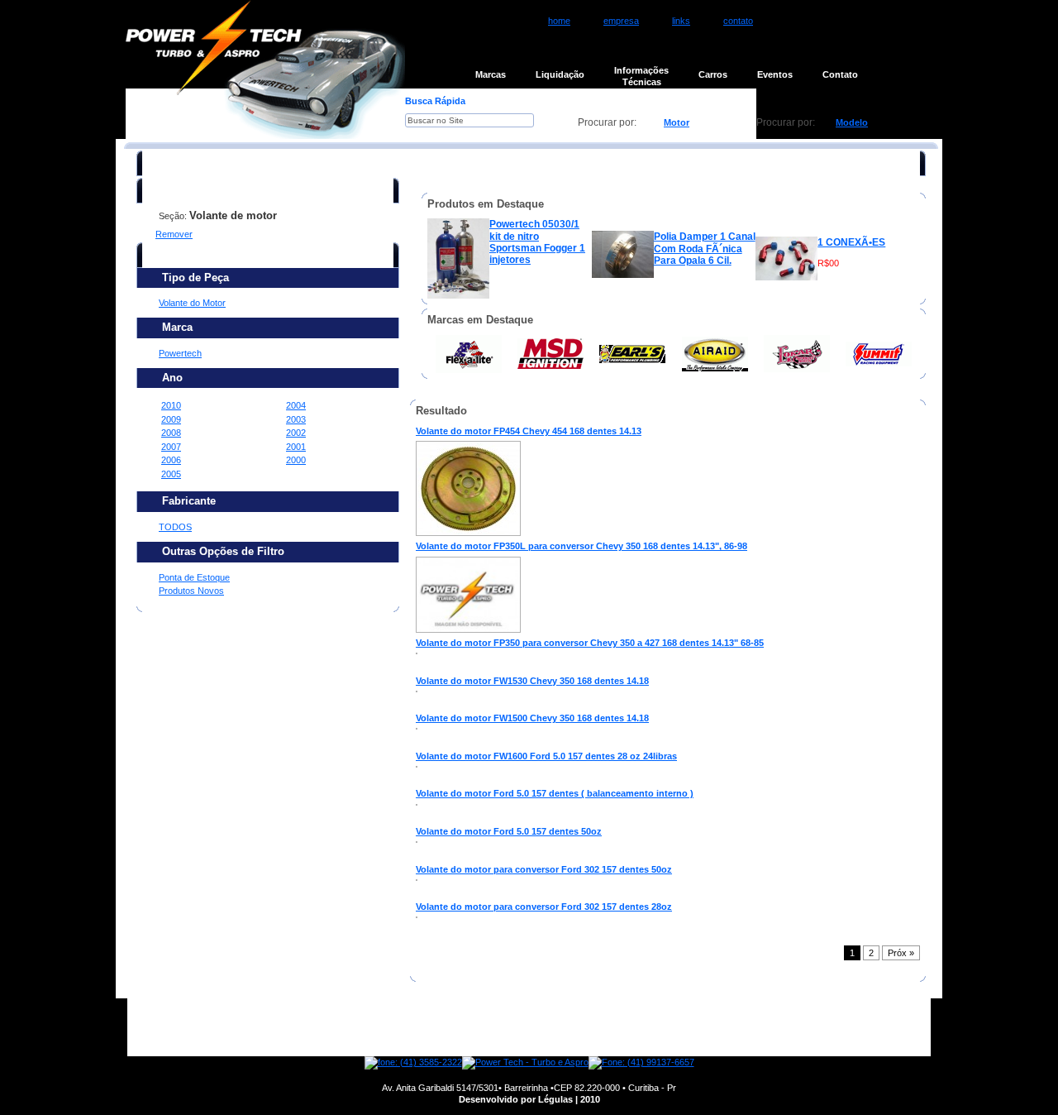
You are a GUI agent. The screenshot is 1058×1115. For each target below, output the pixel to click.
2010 (171, 405)
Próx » (901, 953)
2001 (296, 447)
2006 (171, 460)
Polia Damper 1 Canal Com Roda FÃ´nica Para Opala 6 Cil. (704, 248)
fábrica (512, 1027)
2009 (171, 419)
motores (367, 1027)
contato (738, 21)
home (559, 21)
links (681, 21)
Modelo (852, 122)
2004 (296, 405)
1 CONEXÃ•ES (851, 242)
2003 (296, 419)
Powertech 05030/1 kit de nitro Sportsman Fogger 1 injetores (537, 242)
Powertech (180, 353)
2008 (171, 433)
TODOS (175, 527)
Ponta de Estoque (194, 577)
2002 (296, 433)
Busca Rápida (435, 101)
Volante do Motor (192, 303)
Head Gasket (849, 447)
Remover (174, 234)
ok (557, 122)
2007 (171, 447)
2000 (296, 460)
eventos (713, 1027)
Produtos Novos (191, 591)
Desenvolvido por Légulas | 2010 (529, 1099)
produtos (441, 1027)
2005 (171, 474)
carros (644, 1027)
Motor (676, 122)
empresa (621, 21)
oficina (578, 1027)
